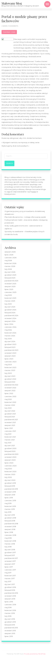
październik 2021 (11, 420)
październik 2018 (11, 524)
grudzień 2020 (10, 448)
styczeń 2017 (10, 584)
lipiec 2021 (9, 428)
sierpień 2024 (10, 321)
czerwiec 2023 (10, 362)
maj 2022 (8, 399)
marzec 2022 (10, 405)
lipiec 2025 (9, 289)
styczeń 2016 (10, 619)
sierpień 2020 (10, 460)
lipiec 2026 (9, 255)
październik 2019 (11, 489)
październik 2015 (11, 628)
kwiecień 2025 (10, 298)
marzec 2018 (10, 544)
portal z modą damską (23, 128)
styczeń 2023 (10, 376)
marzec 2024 (10, 336)
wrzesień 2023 (10, 353)
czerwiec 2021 (10, 431)
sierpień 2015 (10, 633)
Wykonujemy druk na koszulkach (15, 146)
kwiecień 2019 (10, 506)
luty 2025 (8, 304)
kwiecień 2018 (10, 541)
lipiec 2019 (9, 498)
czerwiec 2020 (11, 466)
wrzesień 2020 (10, 457)
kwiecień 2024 (10, 333)
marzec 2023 (10, 370)
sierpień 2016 (10, 599)
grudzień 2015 (10, 622)
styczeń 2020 (10, 480)
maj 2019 (8, 503)
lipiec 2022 (9, 393)
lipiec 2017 (9, 567)
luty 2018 (8, 547)
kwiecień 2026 (10, 263)
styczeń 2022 (10, 411)
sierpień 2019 (10, 495)
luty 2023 (8, 373)
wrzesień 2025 (10, 284)
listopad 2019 (10, 486)
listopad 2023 (10, 347)
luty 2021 (8, 443)
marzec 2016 (10, 613)
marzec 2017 (10, 578)
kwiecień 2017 (10, 576)
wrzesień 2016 (10, 596)
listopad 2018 (10, 521)
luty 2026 (8, 269)
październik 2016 (11, 593)
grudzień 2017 (10, 552)
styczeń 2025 (10, 307)
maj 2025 (8, 295)
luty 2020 (8, 477)
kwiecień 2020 (10, 471)
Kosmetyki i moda (9, 32)
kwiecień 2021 (10, 437)
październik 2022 (11, 385)
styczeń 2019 (10, 515)
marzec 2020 (10, 474)
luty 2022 (8, 408)
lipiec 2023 (9, 359)
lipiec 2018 (9, 532)
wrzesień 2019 (10, 492)
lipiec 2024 (9, 324)
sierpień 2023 (10, 356)
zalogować (14, 138)
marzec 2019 (10, 509)
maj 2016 (8, 607)
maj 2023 (8, 365)
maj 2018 (8, 538)
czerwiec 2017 (10, 570)
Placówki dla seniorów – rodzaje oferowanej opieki (25, 217)
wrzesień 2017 (10, 561)
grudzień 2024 (10, 310)
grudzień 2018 (10, 518)
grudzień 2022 (10, 379)
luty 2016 (8, 616)
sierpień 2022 (10, 391)
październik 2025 (11, 281)
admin (5, 26)
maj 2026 (8, 260)
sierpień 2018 (10, 529)
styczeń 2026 (10, 272)
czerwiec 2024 (10, 327)
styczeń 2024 (10, 341)
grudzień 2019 (10, 483)
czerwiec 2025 (10, 292)
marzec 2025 (10, 301)
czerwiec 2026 (10, 258)
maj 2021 (8, 434)
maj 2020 (8, 469)
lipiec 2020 (9, 463)
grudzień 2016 (10, 587)
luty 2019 (8, 512)
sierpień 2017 (10, 564)
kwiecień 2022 (10, 402)
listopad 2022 (10, 382)
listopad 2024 (10, 313)
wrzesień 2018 (10, 526)
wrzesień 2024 (10, 318)
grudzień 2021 (10, 414)
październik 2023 (11, 350)
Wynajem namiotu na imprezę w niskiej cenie (21, 142)
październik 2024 (11, 315)
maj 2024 (8, 330)
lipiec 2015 (9, 636)
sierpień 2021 (10, 425)
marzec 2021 (10, 440)
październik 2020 (11, 454)
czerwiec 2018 (10, 535)
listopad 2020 (10, 451)
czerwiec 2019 (10, 500)
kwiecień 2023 (10, 367)
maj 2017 (8, 573)
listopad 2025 (10, 278)
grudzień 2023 (10, 344)
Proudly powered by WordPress (34, 654)
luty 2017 (8, 581)
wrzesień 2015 (10, 631)
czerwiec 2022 (10, 396)
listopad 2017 (10, 555)
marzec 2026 (10, 266)
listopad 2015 (10, 625)
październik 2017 (11, 558)
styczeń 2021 (10, 445)
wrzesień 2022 (10, 388)
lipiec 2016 (9, 602)
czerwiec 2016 (10, 605)
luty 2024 (8, 339)
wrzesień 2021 (10, 422)
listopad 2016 (10, 590)
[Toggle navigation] (47, 4)
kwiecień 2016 (10, 610)
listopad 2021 (10, 417)
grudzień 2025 (10, 275)
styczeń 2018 (10, 550)
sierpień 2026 (10, 252)
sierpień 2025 (10, 286)
